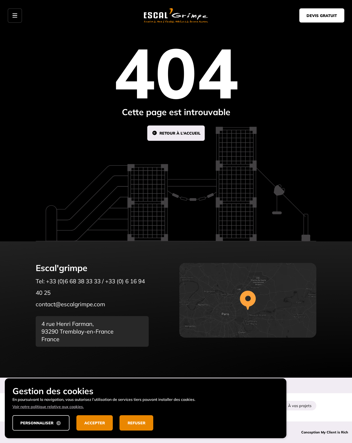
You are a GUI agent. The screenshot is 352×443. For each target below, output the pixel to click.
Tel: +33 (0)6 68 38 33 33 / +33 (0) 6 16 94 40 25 (90, 287)
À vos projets (300, 405)
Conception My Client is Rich (324, 432)
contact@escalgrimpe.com (70, 304)
